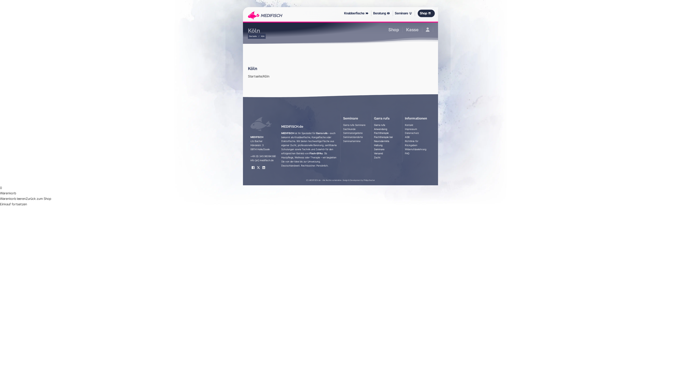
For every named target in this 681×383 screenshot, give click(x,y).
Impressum (411, 129)
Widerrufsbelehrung (415, 149)
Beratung (379, 13)
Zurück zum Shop (38, 199)
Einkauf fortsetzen (13, 204)
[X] (258, 165)
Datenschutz (412, 133)
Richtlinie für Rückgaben (411, 143)
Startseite (253, 36)
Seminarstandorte (353, 137)
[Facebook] (253, 165)
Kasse (412, 29)
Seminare (401, 13)
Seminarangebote (353, 133)
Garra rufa (379, 125)
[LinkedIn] (263, 165)
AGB (407, 137)
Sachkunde (349, 129)
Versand (378, 153)
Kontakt (409, 125)
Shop (423, 13)
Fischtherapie (381, 133)
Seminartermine (352, 141)
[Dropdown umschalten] (367, 13)
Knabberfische (354, 13)
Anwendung (380, 129)
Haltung (378, 145)
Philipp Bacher (369, 180)
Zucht (377, 157)
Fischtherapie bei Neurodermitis (383, 139)
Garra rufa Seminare (354, 125)
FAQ (407, 153)
